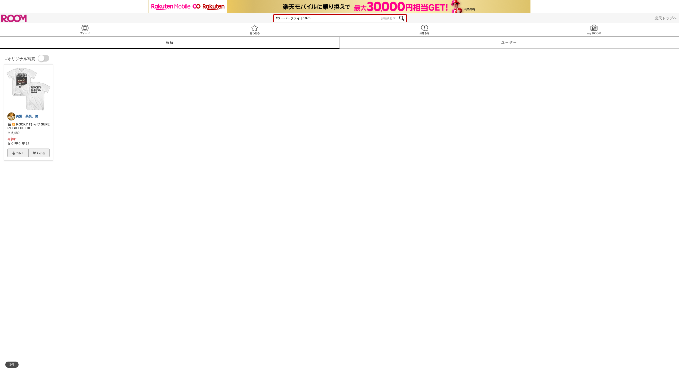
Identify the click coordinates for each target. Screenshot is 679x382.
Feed (85, 29)
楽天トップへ (666, 18)
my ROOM (594, 29)
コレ (18, 153)
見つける (255, 29)
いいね (41, 153)
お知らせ (424, 29)
